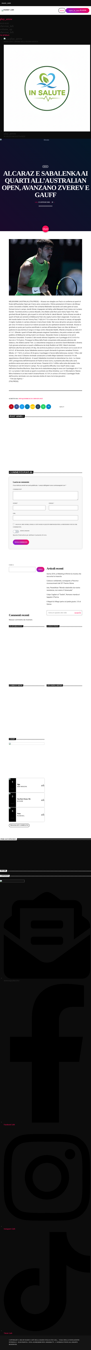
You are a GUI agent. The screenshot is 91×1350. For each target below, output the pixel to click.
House (14, 700)
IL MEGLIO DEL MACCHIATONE (20, 856)
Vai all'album (4, 35)
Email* (51, 503)
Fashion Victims (59, 700)
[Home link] (8, 10)
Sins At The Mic (59, 728)
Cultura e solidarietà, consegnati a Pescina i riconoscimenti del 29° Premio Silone (64, 453)
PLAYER (77, 10)
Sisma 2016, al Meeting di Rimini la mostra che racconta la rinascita (68, 633)
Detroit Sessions (17, 704)
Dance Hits (58, 709)
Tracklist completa (19, 825)
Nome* (15, 503)
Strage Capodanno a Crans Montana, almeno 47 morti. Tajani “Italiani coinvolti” (25, 666)
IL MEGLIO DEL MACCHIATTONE (20, 866)
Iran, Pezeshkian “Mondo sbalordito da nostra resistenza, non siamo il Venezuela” (67, 652)
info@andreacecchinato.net (31, 398)
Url (14, 513)
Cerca (11, 565)
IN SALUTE (12, 847)
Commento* (17, 489)
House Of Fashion (60, 690)
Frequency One (59, 718)
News (45, 166)
